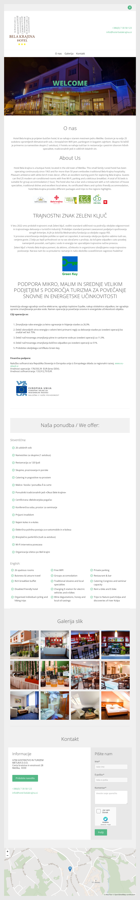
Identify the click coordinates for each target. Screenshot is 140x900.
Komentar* (100, 788)
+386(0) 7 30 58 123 (122, 27)
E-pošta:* (99, 774)
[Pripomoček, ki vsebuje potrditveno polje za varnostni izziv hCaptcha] (105, 816)
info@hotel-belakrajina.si (119, 32)
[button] (25, 778)
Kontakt (80, 53)
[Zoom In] (7, 851)
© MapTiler (108, 894)
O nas (58, 53)
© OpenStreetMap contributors (124, 894)
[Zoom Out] (7, 855)
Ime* (97, 761)
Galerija (69, 53)
